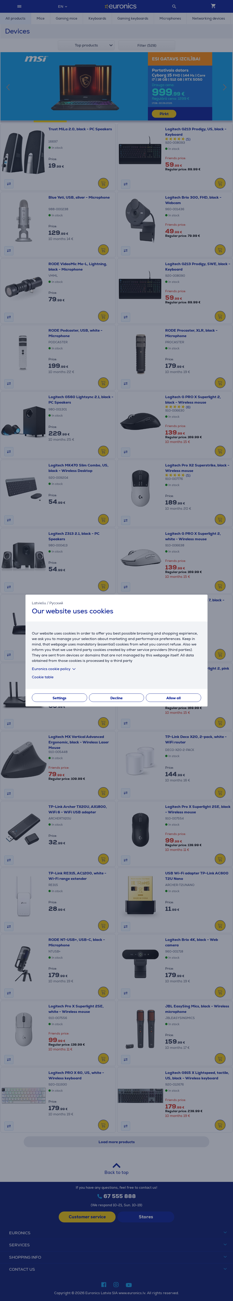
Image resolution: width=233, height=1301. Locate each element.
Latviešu (39, 603)
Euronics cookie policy (51, 668)
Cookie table (42, 676)
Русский (56, 603)
